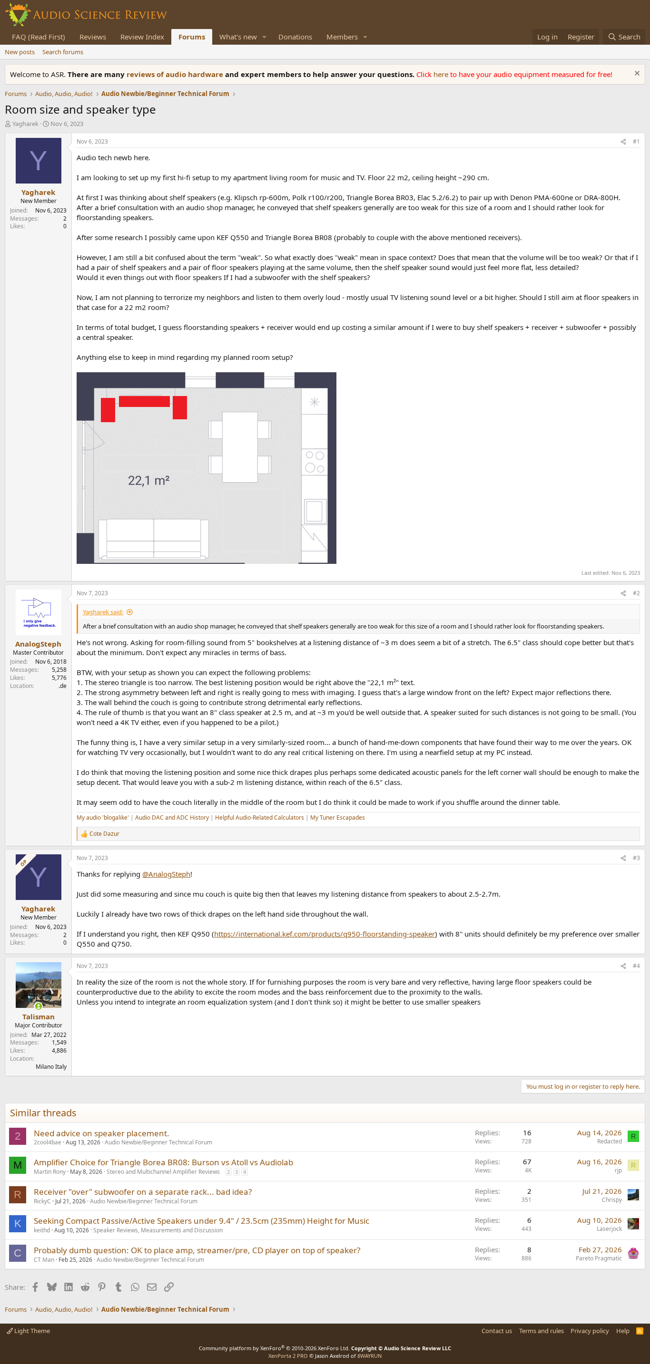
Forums (191, 36)
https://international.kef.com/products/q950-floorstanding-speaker (324, 933)
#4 (636, 966)
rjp (618, 1170)
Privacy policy (590, 1330)
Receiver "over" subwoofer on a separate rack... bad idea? (143, 1191)
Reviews (92, 36)
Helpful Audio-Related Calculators (259, 817)
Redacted (609, 1141)
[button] (264, 37)
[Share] (623, 141)
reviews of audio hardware (176, 74)
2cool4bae (47, 1142)
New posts (20, 52)
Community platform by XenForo (274, 1348)
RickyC (42, 1201)
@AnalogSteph (166, 874)
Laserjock (609, 1229)
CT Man (44, 1260)
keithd (42, 1230)
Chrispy (612, 1200)
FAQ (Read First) (38, 36)
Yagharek (25, 123)
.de (63, 686)
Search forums (62, 52)
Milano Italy (51, 1067)
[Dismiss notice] (636, 74)
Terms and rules (541, 1330)
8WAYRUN (369, 1355)
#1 (636, 141)
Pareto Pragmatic (599, 1258)
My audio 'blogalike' (103, 817)
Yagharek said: (103, 612)
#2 (636, 593)
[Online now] (38, 1006)
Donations (295, 36)
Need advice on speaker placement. (101, 1133)
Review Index (142, 36)
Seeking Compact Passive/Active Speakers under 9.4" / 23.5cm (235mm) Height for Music (201, 1220)
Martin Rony (50, 1172)
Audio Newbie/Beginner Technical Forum (158, 1142)
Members (342, 36)
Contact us (497, 1330)
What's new (238, 36)
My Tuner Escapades (337, 817)
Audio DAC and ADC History (172, 817)
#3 (636, 858)
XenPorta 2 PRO (288, 1355)
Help (623, 1330)
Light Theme (31, 1330)
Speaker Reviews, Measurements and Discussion (158, 1230)
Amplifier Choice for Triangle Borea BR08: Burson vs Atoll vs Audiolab (163, 1162)
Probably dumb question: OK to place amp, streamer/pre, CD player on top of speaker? (197, 1250)
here (441, 74)
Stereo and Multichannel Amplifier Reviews (163, 1172)
